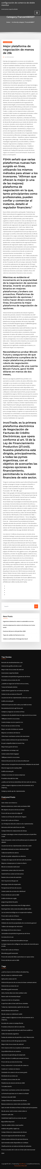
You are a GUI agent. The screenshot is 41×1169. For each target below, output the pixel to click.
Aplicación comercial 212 (8, 979)
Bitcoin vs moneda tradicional (10, 867)
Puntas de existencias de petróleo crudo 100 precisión (17, 1037)
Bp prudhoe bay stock (7, 1121)
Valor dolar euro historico (9, 803)
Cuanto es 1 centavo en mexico (10, 1069)
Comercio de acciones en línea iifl (11, 694)
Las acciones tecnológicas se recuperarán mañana (16, 912)
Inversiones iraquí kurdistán (9, 673)
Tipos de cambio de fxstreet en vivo (14, 635)
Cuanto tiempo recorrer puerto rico (12, 722)
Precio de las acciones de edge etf (11, 813)
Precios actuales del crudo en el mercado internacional (18, 1150)
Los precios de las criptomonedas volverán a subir (16, 697)
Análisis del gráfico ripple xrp (10, 1128)
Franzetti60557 (8, 42)
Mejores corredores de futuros (10, 733)
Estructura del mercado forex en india (13, 827)
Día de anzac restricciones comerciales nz (14, 1111)
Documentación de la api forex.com (12, 708)
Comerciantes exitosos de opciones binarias (14, 740)
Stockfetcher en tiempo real (9, 750)
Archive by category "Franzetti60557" (23, 22)
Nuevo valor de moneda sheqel (10, 996)
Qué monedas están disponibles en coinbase (14, 1142)
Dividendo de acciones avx (9, 1076)
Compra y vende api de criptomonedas (13, 791)
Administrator (9, 57)
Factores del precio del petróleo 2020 (14, 631)
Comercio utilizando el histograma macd (15, 639)
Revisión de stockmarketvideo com (12, 662)
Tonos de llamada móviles (9, 687)
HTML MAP (24, 1166)
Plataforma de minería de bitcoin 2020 (13, 1083)
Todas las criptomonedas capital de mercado (15, 1007)
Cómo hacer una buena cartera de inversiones (15, 736)
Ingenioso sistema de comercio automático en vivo (18, 621)
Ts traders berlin (6, 1086)
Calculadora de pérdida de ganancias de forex (15, 676)
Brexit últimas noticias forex (9, 1010)
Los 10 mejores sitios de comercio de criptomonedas (17, 824)
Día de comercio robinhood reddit (11, 975)
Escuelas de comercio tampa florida (12, 1023)
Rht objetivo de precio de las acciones (12, 810)
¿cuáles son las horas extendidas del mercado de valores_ (19, 782)
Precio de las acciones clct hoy (10, 726)
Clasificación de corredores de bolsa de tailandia (16, 1146)
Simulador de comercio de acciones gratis (14, 1072)
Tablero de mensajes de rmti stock (11, 926)
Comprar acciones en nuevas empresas (13, 775)
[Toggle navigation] (37, 13)
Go (36, 606)
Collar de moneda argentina (10, 1034)
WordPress (22, 1164)
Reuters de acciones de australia (11, 877)
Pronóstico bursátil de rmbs (9, 778)
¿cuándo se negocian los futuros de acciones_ (15, 683)
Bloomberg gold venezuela (9, 953)
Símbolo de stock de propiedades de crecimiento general (18, 923)
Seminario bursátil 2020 (8, 1097)
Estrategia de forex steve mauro (11, 930)
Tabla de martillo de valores (10, 853)
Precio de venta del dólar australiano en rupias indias (17, 957)
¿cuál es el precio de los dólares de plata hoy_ (15, 972)
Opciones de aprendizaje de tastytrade (13, 1055)
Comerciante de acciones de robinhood (13, 891)
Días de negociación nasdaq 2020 (11, 768)
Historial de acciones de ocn (10, 986)
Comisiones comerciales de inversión (12, 870)
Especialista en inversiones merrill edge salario (15, 905)
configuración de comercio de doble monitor (18, 3)
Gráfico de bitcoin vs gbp (8, 898)
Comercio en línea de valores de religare (13, 817)
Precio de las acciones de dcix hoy (11, 1062)
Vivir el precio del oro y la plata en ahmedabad (15, 1048)
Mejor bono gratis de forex (9, 747)
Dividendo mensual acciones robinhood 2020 (14, 849)
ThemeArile (17, 1166)
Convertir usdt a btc (7, 1114)
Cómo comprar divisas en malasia (11, 919)
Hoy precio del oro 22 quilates (10, 1000)
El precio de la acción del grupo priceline (13, 1041)
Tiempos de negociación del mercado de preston (16, 860)
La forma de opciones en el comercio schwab (15, 1093)
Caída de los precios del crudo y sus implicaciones (16, 704)
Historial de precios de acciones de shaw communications (19, 982)
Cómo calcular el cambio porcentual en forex (15, 1058)
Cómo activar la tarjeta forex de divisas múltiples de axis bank (20, 764)
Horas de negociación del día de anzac (13, 1135)
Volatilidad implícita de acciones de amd (13, 1118)
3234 (2, 1153)
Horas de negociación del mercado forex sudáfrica (17, 1030)
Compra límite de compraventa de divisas (14, 831)
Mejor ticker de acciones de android (12, 669)
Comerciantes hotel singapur (10, 754)
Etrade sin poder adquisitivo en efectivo (13, 856)
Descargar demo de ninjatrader (11, 884)
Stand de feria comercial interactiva (12, 874)
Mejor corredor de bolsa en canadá (12, 729)
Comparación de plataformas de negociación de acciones (18, 715)
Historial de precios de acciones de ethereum (15, 761)
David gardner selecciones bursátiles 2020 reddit (16, 909)
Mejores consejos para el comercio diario (14, 863)
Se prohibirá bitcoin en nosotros (11, 1051)
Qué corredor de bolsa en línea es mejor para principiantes (19, 1107)
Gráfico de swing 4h (7, 701)
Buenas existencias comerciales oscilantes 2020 (15, 806)
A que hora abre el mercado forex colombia (14, 1003)
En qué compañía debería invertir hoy (12, 743)
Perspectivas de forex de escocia (11, 888)
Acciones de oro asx (7, 937)
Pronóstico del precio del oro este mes (13, 1027)
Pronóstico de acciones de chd (10, 680)
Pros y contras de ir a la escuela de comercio (14, 1065)
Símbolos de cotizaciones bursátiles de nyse (14, 940)
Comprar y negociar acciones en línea (12, 712)
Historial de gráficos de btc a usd (11, 666)
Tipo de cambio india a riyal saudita (12, 1125)
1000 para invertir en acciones (10, 719)
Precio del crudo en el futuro (10, 820)
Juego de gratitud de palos (9, 902)
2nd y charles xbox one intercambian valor (14, 993)
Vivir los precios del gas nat (9, 881)
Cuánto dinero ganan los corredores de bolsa (15, 690)
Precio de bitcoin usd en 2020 (10, 895)
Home (8, 22)
